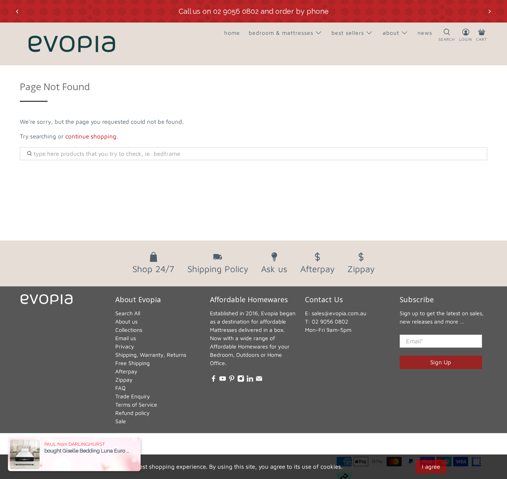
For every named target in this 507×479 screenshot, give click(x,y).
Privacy (124, 346)
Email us (125, 338)
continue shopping (90, 136)
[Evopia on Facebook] (213, 380)
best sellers (348, 32)
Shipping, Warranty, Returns (150, 354)
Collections (128, 329)
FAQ (120, 387)
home (232, 32)
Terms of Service (136, 404)
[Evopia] (71, 43)
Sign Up (440, 362)
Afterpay (126, 371)
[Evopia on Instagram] (240, 380)
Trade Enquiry (132, 396)
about (391, 32)
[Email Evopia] (259, 380)
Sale (120, 421)
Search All (127, 313)
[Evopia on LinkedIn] (250, 380)
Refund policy (132, 412)
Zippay (124, 379)
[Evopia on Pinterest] (231, 380)
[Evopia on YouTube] (222, 380)
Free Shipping (132, 363)
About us (126, 321)
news (424, 32)
